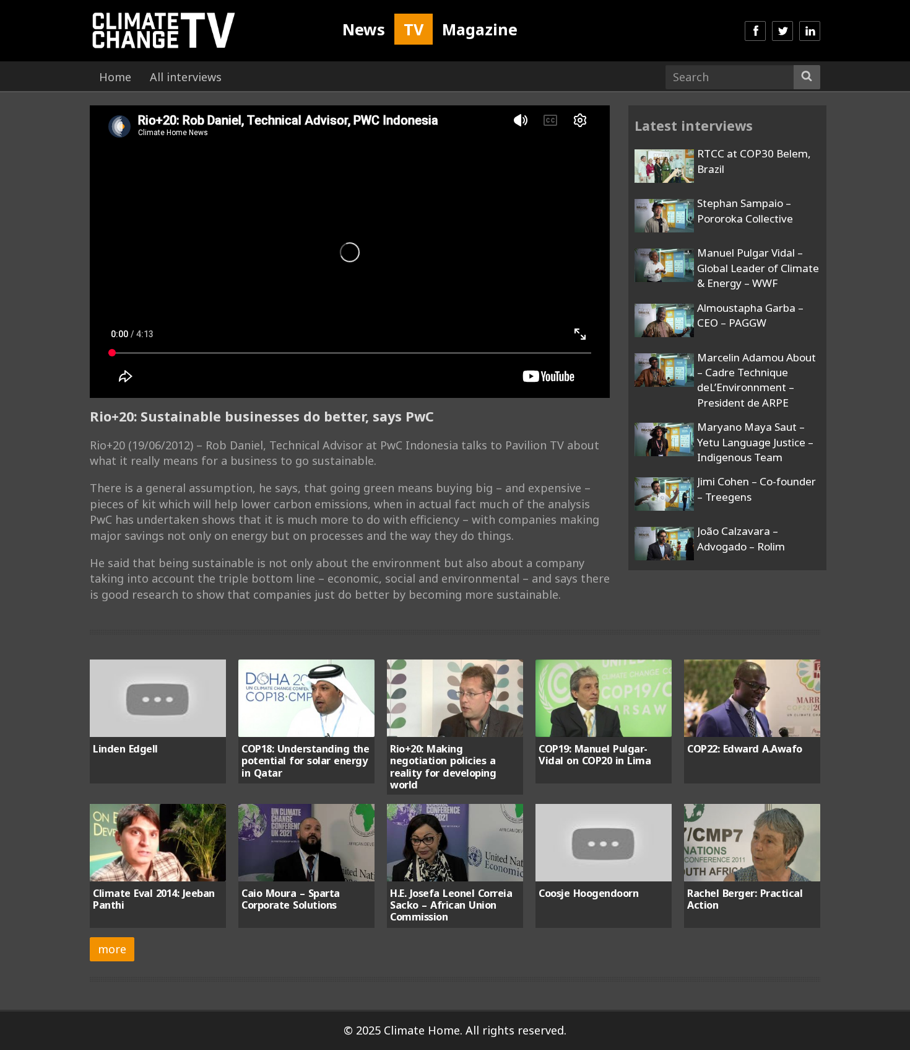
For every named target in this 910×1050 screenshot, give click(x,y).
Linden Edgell (125, 749)
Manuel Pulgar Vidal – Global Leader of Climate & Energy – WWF (758, 267)
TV (413, 29)
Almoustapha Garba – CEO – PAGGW (750, 315)
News (363, 29)
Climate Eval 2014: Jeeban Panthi (154, 899)
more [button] (112, 949)
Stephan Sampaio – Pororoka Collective (745, 210)
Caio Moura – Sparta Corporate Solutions (290, 899)
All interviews (186, 76)
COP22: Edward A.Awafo (744, 749)
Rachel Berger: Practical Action (744, 899)
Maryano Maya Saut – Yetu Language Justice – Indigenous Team (755, 442)
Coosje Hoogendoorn (588, 893)
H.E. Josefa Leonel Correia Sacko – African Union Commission (451, 905)
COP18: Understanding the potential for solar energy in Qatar (305, 761)
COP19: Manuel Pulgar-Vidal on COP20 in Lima (595, 754)
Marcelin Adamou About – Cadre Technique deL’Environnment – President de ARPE (756, 380)
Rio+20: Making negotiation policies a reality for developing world (443, 767)
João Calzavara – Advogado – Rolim (741, 538)
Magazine (480, 29)
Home (115, 76)
